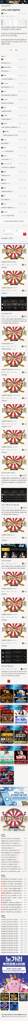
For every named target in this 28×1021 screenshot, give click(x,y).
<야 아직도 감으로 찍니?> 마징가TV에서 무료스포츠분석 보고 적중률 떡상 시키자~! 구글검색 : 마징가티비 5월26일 (10, 919)
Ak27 (25, 563)
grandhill (5, 99)
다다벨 (25, 346)
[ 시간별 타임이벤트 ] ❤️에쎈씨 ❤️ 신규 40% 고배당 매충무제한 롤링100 (12, 891)
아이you (5, 13)
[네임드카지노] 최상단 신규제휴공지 (10, 862)
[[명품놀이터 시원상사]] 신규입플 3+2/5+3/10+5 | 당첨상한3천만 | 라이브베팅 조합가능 (12, 902)
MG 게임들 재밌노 (7, 900)
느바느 (4, 91)
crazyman (5, 83)
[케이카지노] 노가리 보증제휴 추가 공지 (11, 869)
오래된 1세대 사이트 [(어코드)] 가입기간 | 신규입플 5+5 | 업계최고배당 (12, 886)
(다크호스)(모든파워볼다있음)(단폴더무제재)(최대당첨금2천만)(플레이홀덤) (12, 905)
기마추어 (25, 669)
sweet (4, 203)
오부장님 (25, 507)
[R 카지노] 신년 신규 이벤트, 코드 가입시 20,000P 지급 (12, 895)
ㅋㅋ (4, 59)
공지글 (3, 835)
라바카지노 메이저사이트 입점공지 (9, 866)
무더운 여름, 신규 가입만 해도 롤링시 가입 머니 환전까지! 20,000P (12, 907)
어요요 (4, 188)
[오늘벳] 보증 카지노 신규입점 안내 (9, 843)
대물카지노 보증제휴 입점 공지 (8, 859)
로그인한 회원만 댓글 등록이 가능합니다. (14, 221)
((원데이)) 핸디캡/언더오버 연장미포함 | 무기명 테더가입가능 (12, 881)
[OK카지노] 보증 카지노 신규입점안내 (10, 838)
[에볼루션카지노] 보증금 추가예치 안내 (10, 841)
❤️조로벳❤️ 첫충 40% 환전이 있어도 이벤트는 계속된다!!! (12, 893)
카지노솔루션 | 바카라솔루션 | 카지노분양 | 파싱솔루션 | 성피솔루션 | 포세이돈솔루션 (12, 879)
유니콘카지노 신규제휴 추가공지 (9, 864)
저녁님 (4, 75)
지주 (4, 195)
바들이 (4, 171)
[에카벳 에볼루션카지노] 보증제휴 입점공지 (11, 852)
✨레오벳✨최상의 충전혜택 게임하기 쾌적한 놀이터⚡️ (12, 888)
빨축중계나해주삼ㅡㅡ (8, 67)
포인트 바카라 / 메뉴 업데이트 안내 (10, 850)
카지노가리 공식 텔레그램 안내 (8, 857)
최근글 (3, 875)
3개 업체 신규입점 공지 (7, 848)
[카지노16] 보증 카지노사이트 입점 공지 (11, 845)
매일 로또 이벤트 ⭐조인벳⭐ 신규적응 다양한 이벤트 (12, 898)
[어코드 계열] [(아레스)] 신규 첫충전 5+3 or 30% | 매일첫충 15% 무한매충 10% (12, 912)
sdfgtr (4, 179)
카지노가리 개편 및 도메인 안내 (9, 855)
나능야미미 (24, 475)
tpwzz (4, 107)
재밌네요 (5, 123)
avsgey (5, 155)
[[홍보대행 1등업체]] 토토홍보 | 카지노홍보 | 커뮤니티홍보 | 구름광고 (12, 909)
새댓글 (3, 916)
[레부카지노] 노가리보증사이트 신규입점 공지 (11, 871)
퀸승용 (25, 316)
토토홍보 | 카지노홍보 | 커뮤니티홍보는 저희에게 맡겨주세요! (12, 884)
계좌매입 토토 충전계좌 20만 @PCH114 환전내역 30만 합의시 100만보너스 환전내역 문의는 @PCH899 (10, 926)
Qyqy (25, 264)
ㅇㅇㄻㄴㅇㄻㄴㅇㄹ (7, 163)
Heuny (4, 139)
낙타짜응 (7, 131)
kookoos (5, 212)
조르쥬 (4, 147)
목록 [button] (25, 225)
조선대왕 (5, 115)
